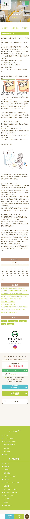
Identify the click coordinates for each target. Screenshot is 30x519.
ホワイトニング (8, 495)
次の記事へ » (25, 28)
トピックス (7, 451)
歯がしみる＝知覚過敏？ (8, 301)
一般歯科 (6, 463)
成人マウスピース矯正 (10, 489)
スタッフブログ (13, 321)
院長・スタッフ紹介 (9, 441)
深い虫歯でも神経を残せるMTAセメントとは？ (14, 296)
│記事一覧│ (15, 28)
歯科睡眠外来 (8, 505)
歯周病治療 (7, 473)
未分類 (3, 324)
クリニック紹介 (8, 438)
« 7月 (2, 280)
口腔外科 (6, 470)
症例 (5, 454)
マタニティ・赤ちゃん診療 (11, 483)
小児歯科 (6, 479)
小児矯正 (6, 486)
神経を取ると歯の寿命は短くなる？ (11, 299)
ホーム (6, 435)
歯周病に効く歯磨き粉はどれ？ (10, 312)
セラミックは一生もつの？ (8, 304)
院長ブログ (10, 324)
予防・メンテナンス (9, 476)
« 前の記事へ (4, 28)
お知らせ (4, 321)
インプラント (8, 499)
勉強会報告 (23, 321)
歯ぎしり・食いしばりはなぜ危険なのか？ (13, 309)
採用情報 (6, 448)
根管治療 (6, 466)
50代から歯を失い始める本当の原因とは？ (13, 288)
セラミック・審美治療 (10, 492)
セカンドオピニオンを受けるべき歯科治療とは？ (15, 293)
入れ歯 (6, 502)
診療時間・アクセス (9, 445)
